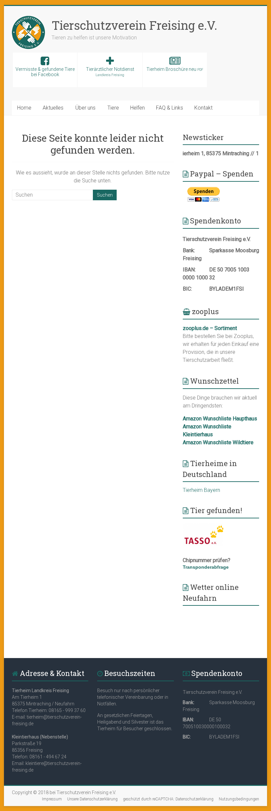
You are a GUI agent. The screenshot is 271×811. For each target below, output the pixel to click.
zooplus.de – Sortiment (210, 328)
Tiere (113, 108)
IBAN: (189, 269)
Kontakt (203, 108)
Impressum (52, 799)
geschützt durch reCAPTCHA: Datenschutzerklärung (168, 799)
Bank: (189, 250)
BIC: (187, 289)
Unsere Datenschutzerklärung (92, 799)
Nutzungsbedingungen (239, 799)
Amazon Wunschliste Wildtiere (218, 442)
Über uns (85, 108)
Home (24, 108)
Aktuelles (53, 108)
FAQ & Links (169, 108)
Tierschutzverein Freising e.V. (134, 25)
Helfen (137, 108)
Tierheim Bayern (201, 490)
